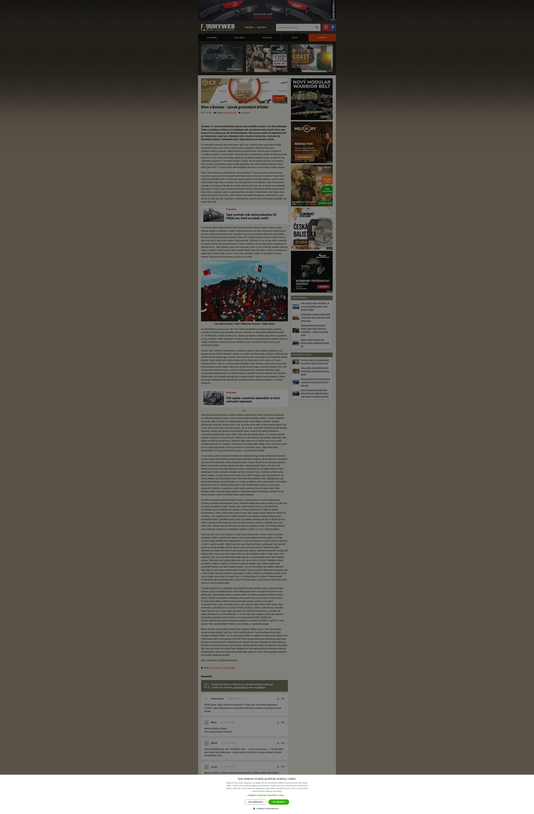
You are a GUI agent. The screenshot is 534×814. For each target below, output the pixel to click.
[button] (267, 795)
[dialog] (267, 794)
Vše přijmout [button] (278, 802)
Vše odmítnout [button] (255, 802)
